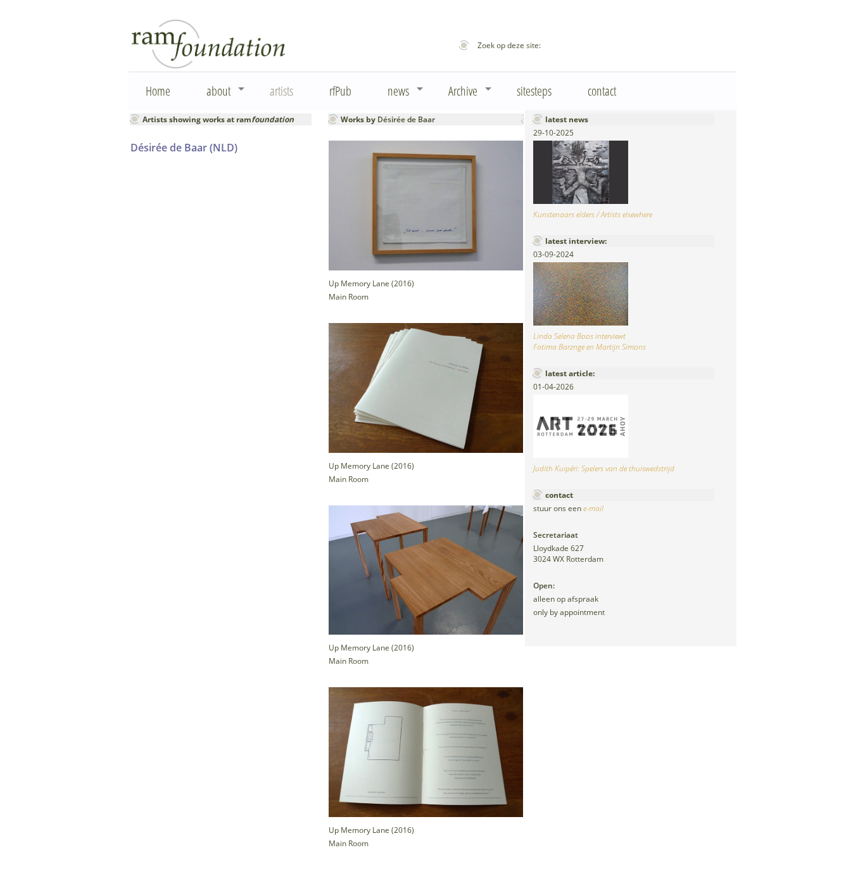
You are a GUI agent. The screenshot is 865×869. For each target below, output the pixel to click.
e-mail (593, 508)
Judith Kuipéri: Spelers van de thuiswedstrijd (603, 468)
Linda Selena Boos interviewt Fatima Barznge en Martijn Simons (589, 341)
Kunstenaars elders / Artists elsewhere (592, 214)
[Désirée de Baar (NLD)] (426, 267)
